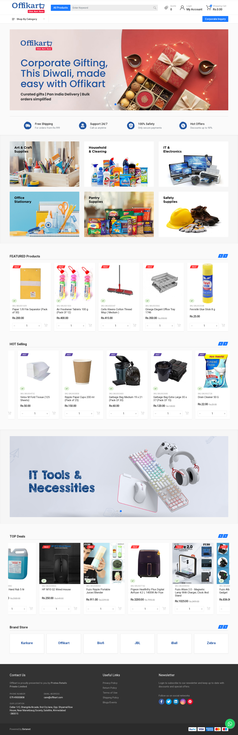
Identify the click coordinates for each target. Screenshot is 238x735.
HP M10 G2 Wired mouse (26, 589)
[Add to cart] (48, 325)
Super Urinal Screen (201, 397)
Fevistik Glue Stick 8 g (159, 309)
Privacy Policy (110, 683)
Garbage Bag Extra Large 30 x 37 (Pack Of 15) (117, 399)
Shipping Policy (111, 697)
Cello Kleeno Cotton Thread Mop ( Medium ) (73, 311)
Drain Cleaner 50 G (155, 397)
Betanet (26, 729)
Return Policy (110, 687)
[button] (115, 104)
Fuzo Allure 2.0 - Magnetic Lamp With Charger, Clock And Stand (162, 592)
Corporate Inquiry (215, 19)
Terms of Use (110, 692)
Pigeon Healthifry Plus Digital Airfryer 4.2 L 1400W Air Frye (118, 591)
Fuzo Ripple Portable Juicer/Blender (69, 591)
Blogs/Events (110, 702)
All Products (60, 7)
